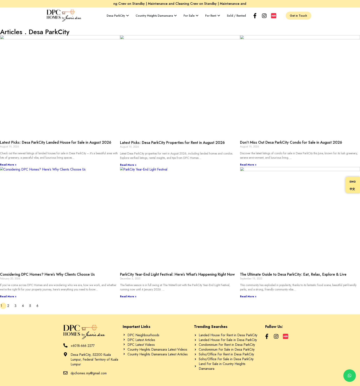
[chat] (349, 375)
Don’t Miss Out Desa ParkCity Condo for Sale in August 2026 (291, 142)
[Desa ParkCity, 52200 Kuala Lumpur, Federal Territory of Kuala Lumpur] (65, 354)
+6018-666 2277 (83, 345)
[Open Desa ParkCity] (127, 16)
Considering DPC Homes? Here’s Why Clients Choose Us (47, 274)
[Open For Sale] (197, 16)
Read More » (8, 165)
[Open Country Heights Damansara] (175, 16)
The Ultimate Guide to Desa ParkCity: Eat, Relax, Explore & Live (293, 274)
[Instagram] (264, 15)
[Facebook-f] (255, 15)
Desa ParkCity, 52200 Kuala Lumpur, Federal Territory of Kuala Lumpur (94, 359)
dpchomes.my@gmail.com (89, 373)
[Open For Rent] (218, 16)
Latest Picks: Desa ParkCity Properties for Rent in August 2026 (172, 142)
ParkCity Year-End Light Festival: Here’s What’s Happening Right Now (178, 274)
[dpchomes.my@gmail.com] (65, 373)
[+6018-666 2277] (65, 345)
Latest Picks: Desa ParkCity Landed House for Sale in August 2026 (55, 142)
